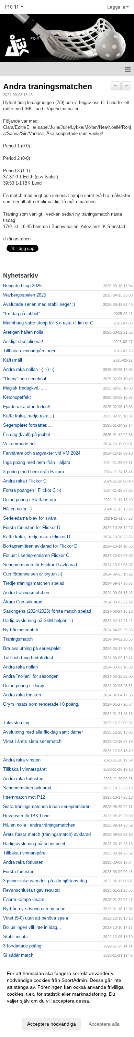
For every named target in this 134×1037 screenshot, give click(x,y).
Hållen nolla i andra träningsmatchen (39, 825)
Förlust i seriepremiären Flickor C (36, 555)
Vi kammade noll (19, 443)
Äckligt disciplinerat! (23, 341)
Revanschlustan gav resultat (31, 890)
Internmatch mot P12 (24, 797)
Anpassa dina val (25, 1010)
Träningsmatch (18, 639)
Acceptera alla (104, 1024)
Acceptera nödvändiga (51, 1024)
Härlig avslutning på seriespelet (34, 843)
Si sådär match (18, 955)
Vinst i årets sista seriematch (32, 741)
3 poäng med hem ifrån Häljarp (33, 471)
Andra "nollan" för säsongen (30, 676)
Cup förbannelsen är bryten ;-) (32, 574)
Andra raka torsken (22, 694)
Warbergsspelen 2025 (24, 295)
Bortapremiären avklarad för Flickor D (40, 546)
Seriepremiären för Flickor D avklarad (40, 564)
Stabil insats (15, 936)
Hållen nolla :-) (17, 508)
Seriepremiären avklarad (27, 787)
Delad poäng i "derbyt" (25, 685)
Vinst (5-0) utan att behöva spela (35, 918)
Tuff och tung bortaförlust (28, 657)
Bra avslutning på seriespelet (32, 648)
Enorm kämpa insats (23, 899)
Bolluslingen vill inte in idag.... (33, 927)
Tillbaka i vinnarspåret (25, 769)
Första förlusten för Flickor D (31, 527)
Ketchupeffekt (17, 397)
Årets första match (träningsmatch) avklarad (47, 834)
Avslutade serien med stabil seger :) (39, 304)
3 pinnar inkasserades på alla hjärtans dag (45, 880)
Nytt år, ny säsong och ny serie (34, 908)
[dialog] (67, 998)
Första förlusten (18, 871)
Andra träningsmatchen (47, 86)
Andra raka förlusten (23, 778)
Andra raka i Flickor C (24, 481)
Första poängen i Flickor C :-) (32, 490)
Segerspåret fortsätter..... (28, 425)
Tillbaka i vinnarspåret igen (29, 350)
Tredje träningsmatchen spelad (33, 583)
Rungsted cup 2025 (22, 285)
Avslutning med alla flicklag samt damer (43, 732)
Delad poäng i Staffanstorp (29, 499)
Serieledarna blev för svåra (29, 518)
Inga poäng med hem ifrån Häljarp (36, 462)
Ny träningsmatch (20, 629)
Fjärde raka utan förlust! (27, 406)
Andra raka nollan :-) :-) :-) (28, 369)
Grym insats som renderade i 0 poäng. (41, 704)
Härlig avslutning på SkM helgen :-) (38, 620)
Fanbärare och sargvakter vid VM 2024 (41, 453)
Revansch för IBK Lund (26, 815)
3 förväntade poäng (22, 945)
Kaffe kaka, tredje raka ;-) (28, 415)
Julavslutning (16, 722)
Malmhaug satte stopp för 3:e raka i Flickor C (48, 322)
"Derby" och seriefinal (24, 378)
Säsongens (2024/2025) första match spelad (47, 611)
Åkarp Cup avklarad (22, 601)
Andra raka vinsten (22, 760)
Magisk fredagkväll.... (24, 388)
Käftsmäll (12, 360)
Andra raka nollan (20, 667)
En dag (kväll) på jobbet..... (30, 434)
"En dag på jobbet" (21, 313)
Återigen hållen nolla (23, 332)
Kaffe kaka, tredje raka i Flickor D (36, 536)
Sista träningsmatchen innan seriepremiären (46, 806)
